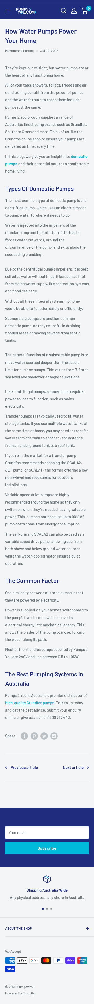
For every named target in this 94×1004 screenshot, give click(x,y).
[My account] (74, 11)
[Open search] (64, 11)
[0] (84, 11)
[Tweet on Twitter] (44, 736)
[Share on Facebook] (24, 736)
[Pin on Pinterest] (34, 736)
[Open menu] (7, 11)
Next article (73, 767)
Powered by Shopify (20, 993)
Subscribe (47, 848)
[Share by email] (54, 736)
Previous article (24, 767)
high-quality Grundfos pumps (29, 702)
